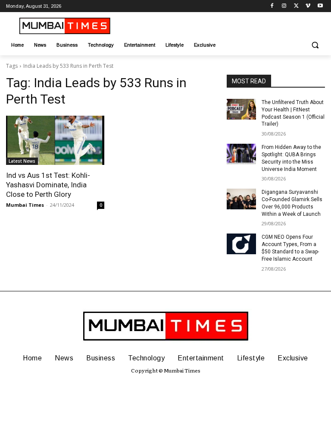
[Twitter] (296, 6)
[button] (315, 45)
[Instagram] (284, 6)
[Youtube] (320, 6)
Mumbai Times (25, 205)
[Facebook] (272, 6)
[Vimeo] (308, 6)
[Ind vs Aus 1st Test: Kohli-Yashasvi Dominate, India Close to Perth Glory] (55, 140)
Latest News (22, 161)
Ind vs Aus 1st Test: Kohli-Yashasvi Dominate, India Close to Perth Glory (48, 185)
